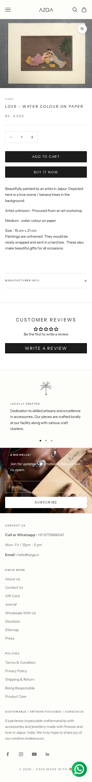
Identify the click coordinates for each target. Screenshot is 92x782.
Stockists (12, 621)
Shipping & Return (19, 679)
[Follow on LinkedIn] (47, 754)
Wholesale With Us (20, 613)
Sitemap (12, 630)
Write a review (46, 348)
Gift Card (12, 596)
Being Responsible (20, 688)
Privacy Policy (16, 671)
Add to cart (46, 156)
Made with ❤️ (60, 769)
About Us (12, 579)
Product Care (15, 696)
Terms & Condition (20, 662)
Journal (11, 604)
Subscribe (46, 502)
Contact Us (14, 587)
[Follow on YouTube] (34, 754)
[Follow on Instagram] (21, 754)
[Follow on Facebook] (7, 754)
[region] (46, 406)
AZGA (9, 99)
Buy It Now (46, 172)
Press (9, 638)
